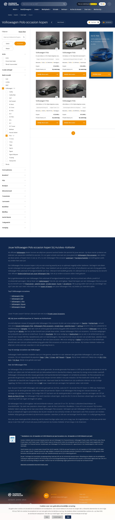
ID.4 (104, 357)
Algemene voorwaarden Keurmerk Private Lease (34, 464)
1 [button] (73, 133)
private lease (59, 326)
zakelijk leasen (40, 284)
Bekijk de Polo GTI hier (16, 396)
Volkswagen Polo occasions (44, 326)
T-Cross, (52, 357)
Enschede (49, 334)
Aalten (78, 340)
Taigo (42, 357)
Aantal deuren (6, 217)
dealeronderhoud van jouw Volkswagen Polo (34, 274)
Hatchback (60, 22)
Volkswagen (21, 252)
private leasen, (51, 284)
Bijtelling (5, 212)
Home (10, 15)
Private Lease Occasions (56, 314)
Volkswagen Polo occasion (87, 255)
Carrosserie (5, 201)
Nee (47, 517)
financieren (29, 284)
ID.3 (101, 357)
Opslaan (93, 22)
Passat (61, 357)
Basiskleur (5, 207)
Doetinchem (74, 334)
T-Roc (47, 357)
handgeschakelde (81, 258)
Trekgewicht (6, 222)
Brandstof (5, 175)
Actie (3, 54)
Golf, (57, 357)
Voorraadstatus (7, 170)
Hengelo (24, 329)
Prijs (3, 180)
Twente (84, 323)
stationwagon (44, 281)
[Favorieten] (109, 4)
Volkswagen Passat (18, 307)
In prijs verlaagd (7, 70)
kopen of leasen (46, 286)
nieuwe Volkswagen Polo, (24, 326)
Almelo (21, 331)
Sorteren (108, 22)
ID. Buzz (16, 360)
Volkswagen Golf (17, 299)
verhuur (80, 326)
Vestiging (5, 227)
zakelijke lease (69, 326)
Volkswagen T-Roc (18, 301)
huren (59, 284)
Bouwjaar (5, 186)
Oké (68, 517)
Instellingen (57, 517)
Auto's (16, 15)
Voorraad (23, 15)
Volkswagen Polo (18, 296)
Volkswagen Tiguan (19, 304)
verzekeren (67, 284)
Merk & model (6, 75)
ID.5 (9, 360)
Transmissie (6, 196)
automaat (69, 258)
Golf (41, 383)
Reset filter (22, 32)
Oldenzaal (93, 329)
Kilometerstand (7, 191)
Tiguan (68, 357)
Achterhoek (93, 323)
